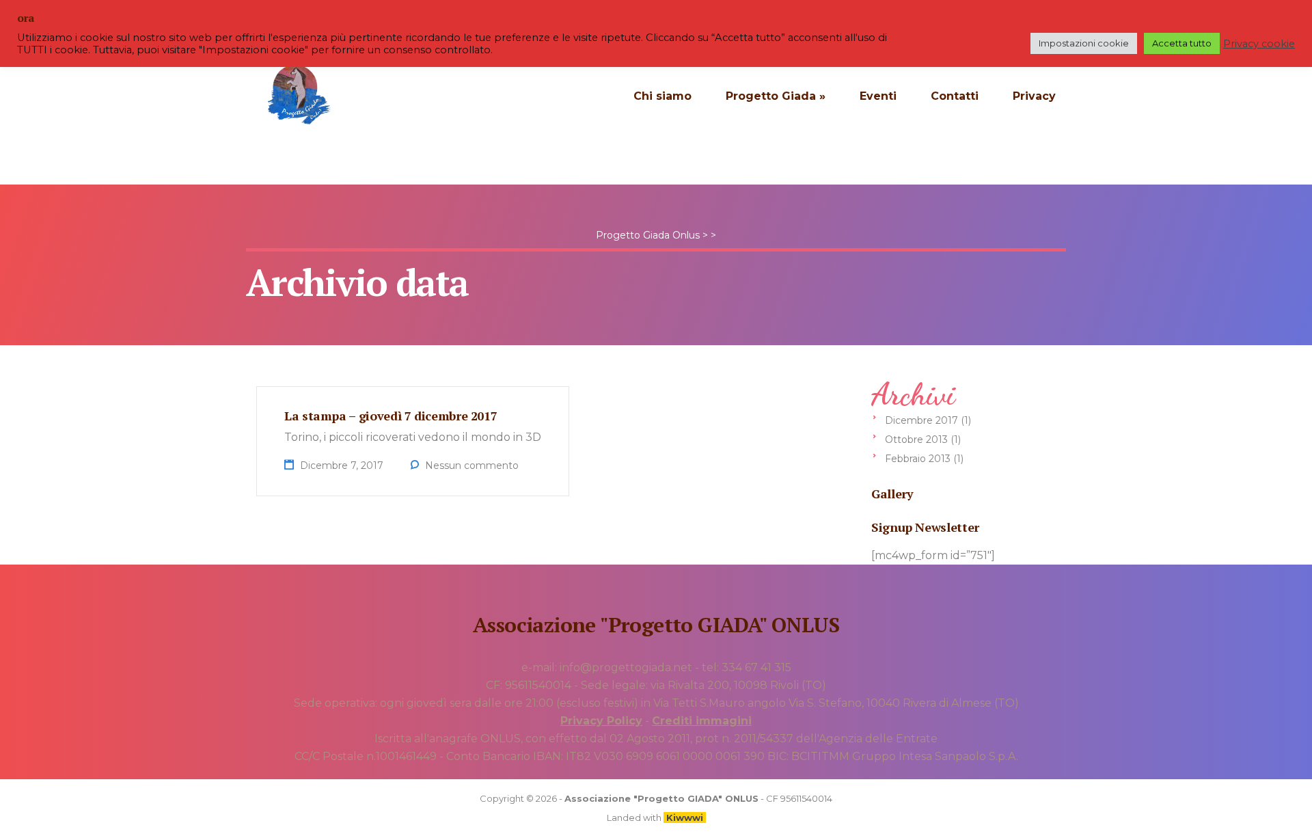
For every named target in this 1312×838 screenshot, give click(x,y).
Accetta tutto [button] (1182, 43)
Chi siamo (662, 96)
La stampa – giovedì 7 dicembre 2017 (390, 415)
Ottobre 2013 (916, 439)
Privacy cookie (1259, 44)
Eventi (878, 96)
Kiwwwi (684, 817)
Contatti (955, 96)
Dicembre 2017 (921, 420)
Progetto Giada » (775, 96)
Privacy (1034, 96)
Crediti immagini (702, 720)
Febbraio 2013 (918, 458)
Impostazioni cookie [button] (1084, 43)
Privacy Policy (601, 720)
